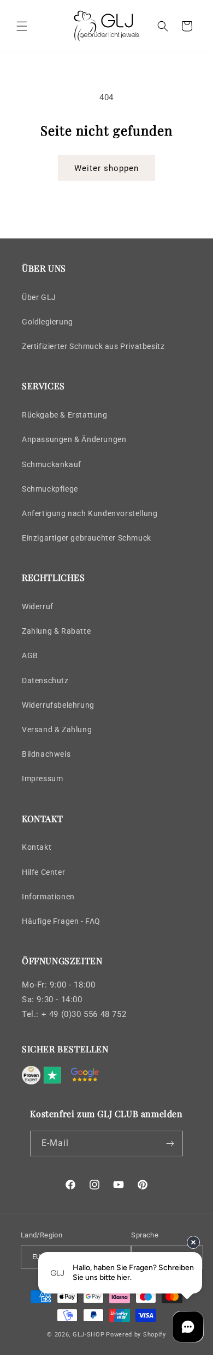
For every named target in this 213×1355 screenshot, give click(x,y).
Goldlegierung (47, 321)
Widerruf (38, 606)
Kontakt (36, 847)
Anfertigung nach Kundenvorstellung (89, 513)
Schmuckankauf (51, 464)
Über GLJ (39, 297)
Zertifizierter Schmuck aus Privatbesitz (93, 346)
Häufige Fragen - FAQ (61, 921)
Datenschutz (45, 680)
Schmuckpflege (50, 489)
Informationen (48, 896)
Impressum (42, 778)
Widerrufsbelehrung (58, 705)
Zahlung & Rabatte (56, 631)
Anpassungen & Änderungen (74, 439)
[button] (22, 26)
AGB (30, 655)
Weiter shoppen (106, 168)
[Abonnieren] (170, 1143)
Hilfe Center (43, 872)
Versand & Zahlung (57, 729)
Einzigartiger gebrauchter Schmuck (86, 538)
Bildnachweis (46, 754)
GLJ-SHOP (89, 1334)
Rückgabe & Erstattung (65, 414)
